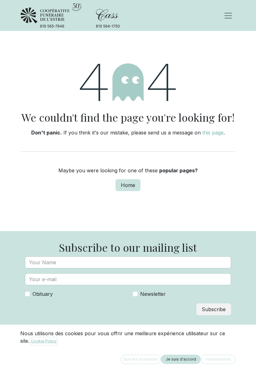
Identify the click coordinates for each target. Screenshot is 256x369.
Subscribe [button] (214, 309)
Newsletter (153, 294)
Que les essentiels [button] (140, 359)
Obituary (42, 294)
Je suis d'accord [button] (181, 359)
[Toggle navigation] (228, 15)
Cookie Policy (44, 341)
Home (128, 185)
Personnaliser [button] (218, 359)
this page (213, 132)
